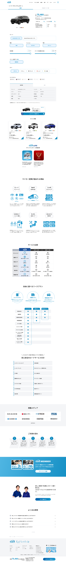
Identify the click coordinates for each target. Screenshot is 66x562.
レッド (39, 71)
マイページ (23, 547)
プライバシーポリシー (37, 554)
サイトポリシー (43, 554)
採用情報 (25, 554)
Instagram (50, 545)
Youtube (53, 545)
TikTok (52, 545)
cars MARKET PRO (38, 551)
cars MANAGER (38, 547)
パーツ (55, 2)
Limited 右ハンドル (16, 38)
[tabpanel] (16, 130)
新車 (21, 8)
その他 (46, 71)
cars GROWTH (38, 548)
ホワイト (15, 71)
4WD (16, 45)
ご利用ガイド (31, 547)
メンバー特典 (24, 548)
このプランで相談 (49, 559)
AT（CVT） (33, 45)
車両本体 (16, 62)
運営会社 (22, 554)
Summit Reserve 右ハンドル (29, 38)
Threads (55, 545)
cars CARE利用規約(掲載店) (39, 552)
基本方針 (32, 554)
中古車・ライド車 (45, 8)
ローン (51, 2)
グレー (23, 71)
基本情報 (21, 85)
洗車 (44, 2)
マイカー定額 (36, 2)
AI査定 (41, 2)
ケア (47, 2)
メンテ (17, 548)
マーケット (31, 2)
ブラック (31, 71)
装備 (44, 85)
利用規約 (28, 554)
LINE (46, 545)
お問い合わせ (31, 548)
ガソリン (49, 45)
